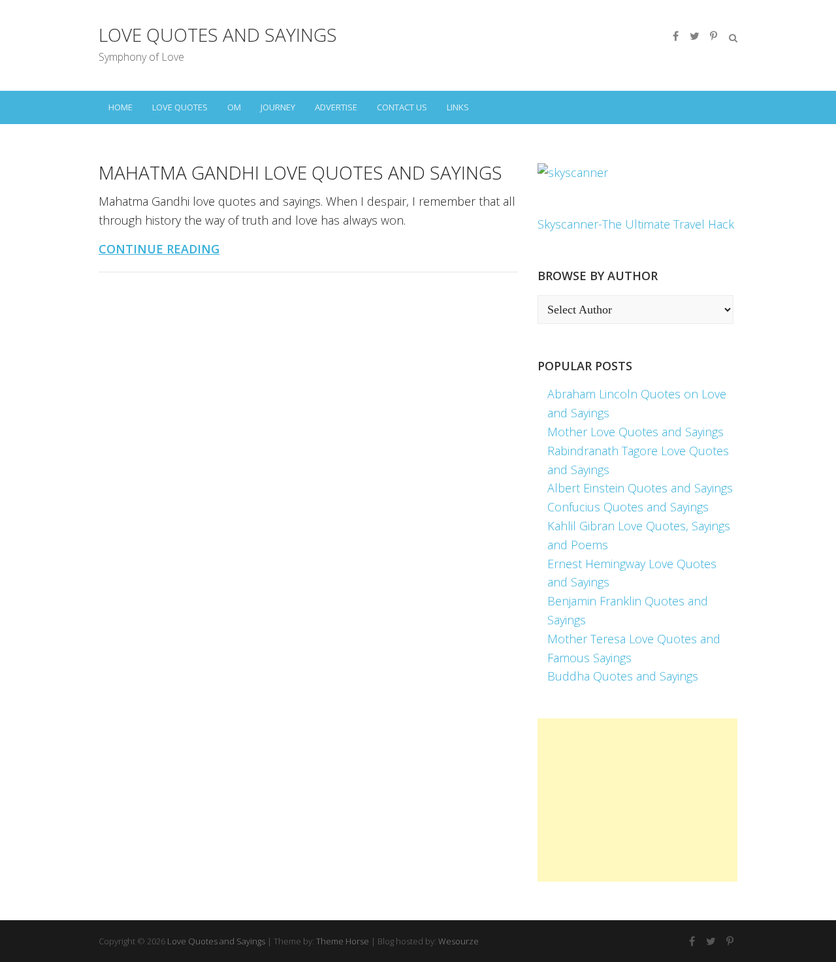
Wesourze (458, 941)
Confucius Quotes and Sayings (628, 507)
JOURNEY (278, 107)
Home (120, 107)
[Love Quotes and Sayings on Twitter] (694, 36)
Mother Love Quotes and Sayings (635, 432)
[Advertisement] (637, 800)
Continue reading (159, 249)
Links (458, 107)
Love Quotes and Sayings (218, 34)
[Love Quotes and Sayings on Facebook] (675, 36)
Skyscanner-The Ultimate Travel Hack (636, 224)
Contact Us (402, 107)
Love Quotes (180, 107)
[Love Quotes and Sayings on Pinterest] (713, 36)
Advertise (336, 107)
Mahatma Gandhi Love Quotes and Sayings (300, 172)
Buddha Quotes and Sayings (622, 676)
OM (234, 107)
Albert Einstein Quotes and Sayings (640, 488)
